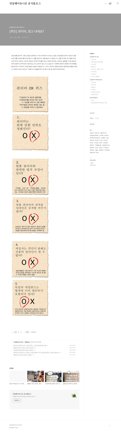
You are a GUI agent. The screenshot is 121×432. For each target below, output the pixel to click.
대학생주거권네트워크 (95, 138)
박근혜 (91, 142)
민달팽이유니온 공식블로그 (25, 3)
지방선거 (92, 133)
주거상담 (96, 142)
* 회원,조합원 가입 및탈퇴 (97, 62)
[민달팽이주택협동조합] (96, 79)
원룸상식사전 (103, 133)
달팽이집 (92, 147)
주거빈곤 (105, 140)
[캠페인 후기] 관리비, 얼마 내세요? (23, 347)
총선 (107, 138)
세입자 (100, 147)
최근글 (91, 118)
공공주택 (92, 140)
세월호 (96, 150)
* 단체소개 (93, 59)
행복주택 (101, 150)
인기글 (97, 118)
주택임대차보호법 (94, 135)
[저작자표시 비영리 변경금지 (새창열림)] (33, 332)
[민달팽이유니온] (18, 342)
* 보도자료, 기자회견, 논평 (97, 69)
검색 (105, 3)
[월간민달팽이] (94, 97)
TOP (110, 425)
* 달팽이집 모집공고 (95, 92)
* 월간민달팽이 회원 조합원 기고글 (99, 102)
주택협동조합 (98, 145)
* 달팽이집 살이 (94, 94)
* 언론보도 (93, 74)
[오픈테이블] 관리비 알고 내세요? (23, 350)
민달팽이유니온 (106, 145)
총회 (97, 152)
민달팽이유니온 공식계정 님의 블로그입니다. (24, 396)
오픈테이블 (107, 150)
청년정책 (105, 142)
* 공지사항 (93, 64)
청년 (101, 140)
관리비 (100, 142)
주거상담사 (106, 147)
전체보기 (92, 53)
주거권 (96, 147)
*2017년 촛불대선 (95, 76)
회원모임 (92, 150)
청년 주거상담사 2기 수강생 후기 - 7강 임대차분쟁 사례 (29, 345)
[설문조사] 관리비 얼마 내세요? (22, 355)
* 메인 (92, 100)
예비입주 (92, 145)
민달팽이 (103, 138)
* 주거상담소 (94, 71)
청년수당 (106, 135)
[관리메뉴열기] (117, 3)
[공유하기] (18, 332)
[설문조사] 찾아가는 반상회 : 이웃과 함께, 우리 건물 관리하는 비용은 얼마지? (36, 352)
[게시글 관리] (21, 332)
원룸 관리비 (92, 152)
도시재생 (101, 135)
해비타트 (97, 133)
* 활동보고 (27, 342)
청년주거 (97, 140)
